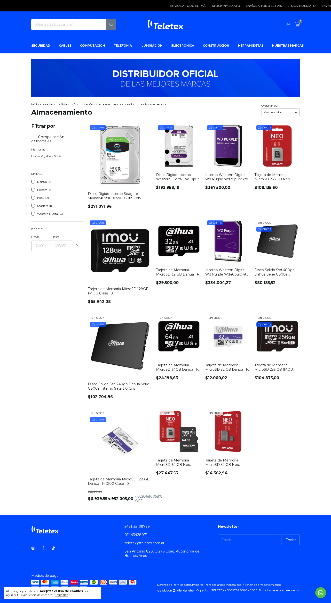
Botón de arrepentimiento (262, 584)
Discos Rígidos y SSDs (46, 156)
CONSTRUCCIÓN (216, 45)
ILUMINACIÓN (152, 45)
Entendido (61, 595)
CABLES (65, 45)
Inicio (35, 104)
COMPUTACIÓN (92, 45)
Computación (83, 104)
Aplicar (77, 246)
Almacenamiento (108, 104)
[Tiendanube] (176, 591)
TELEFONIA (123, 45)
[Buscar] (111, 24)
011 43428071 (136, 535)
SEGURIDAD (40, 45)
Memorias (38, 149)
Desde (35, 237)
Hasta (56, 237)
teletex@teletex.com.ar (144, 543)
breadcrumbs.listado (56, 104)
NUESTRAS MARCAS (288, 45)
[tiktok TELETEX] (53, 548)
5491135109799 (137, 526)
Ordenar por (270, 105)
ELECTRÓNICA (182, 45)
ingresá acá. (234, 584)
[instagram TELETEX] (33, 548)
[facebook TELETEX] (43, 548)
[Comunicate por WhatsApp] (320, 592)
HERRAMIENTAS (250, 45)
